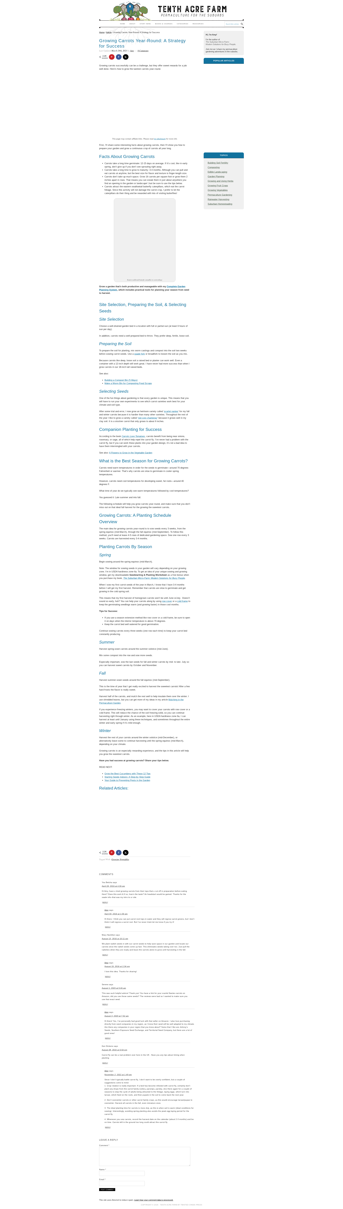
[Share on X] (125, 57)
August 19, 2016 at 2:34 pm (117, 966)
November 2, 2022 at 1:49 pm (118, 1075)
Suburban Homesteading (220, 204)
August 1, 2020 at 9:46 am (114, 988)
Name (102, 1169)
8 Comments (143, 50)
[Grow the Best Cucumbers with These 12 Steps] (224, 106)
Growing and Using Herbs (220, 181)
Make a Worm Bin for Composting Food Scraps (128, 383)
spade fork (139, 354)
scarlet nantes (171, 411)
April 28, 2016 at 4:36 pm (113, 886)
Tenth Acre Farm (168, 1205)
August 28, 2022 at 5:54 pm (114, 1050)
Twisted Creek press (191, 1205)
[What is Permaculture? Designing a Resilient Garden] (224, 135)
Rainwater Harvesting (218, 199)
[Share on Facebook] (119, 57)
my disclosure (160, 139)
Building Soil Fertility (218, 162)
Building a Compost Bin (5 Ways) (121, 380)
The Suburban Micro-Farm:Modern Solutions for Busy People (220, 43)
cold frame (182, 601)
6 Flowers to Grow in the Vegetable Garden (130, 452)
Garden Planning (216, 176)
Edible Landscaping (217, 172)
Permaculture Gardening (220, 194)
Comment (104, 1145)
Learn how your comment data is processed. (153, 1200)
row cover (167, 601)
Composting (214, 167)
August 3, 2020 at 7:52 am (117, 1016)
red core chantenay (147, 418)
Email (102, 1179)
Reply (105, 902)
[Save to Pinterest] (112, 57)
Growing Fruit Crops (218, 185)
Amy (107, 910)
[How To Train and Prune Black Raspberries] (224, 78)
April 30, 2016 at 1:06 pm (116, 914)
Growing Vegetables (120, 859)
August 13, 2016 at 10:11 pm (115, 939)
